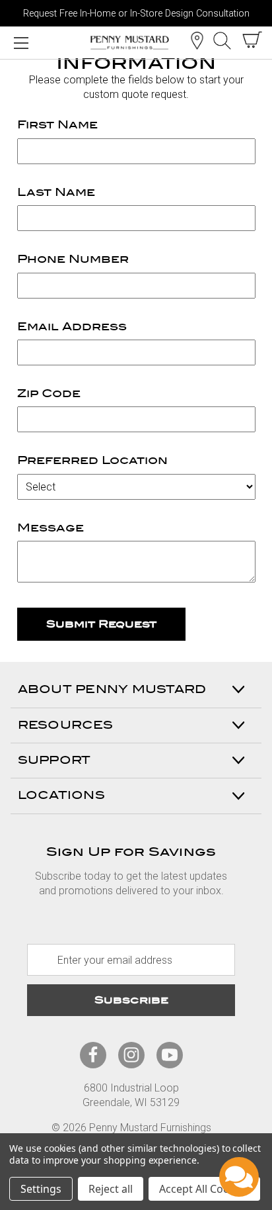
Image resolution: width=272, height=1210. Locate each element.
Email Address (72, 326)
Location (197, 40)
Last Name (56, 192)
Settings (40, 1189)
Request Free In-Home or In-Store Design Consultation (136, 13)
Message (50, 528)
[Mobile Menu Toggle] (21, 42)
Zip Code (49, 393)
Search (222, 40)
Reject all (110, 1189)
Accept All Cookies (204, 1189)
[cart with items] (252, 40)
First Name (57, 124)
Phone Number (73, 259)
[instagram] (131, 1055)
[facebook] (93, 1055)
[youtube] (170, 1055)
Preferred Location (92, 460)
